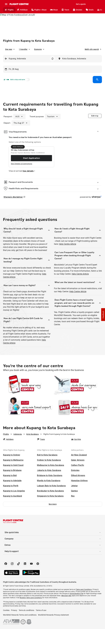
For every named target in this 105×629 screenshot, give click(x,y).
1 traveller (23, 49)
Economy (38, 49)
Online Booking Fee (76, 593)
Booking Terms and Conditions (31, 598)
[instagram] (12, 563)
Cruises (79, 10)
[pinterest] (37, 563)
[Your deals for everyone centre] (77, 385)
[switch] (27, 80)
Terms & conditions (26, 610)
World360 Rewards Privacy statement (53, 615)
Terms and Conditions (84, 589)
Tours (66, 10)
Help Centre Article (67, 244)
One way (8, 49)
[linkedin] (25, 563)
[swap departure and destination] (52, 58)
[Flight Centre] (19, 4)
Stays (55, 10)
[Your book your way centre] (27, 385)
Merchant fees (66, 596)
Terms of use (41, 610)
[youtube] (31, 563)
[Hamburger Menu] (6, 4)
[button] (52, 504)
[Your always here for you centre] (77, 407)
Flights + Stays (40, 10)
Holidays (24, 10)
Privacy (14, 610)
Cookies (6, 610)
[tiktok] (18, 563)
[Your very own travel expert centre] (27, 407)
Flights (10, 10)
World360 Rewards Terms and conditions (19, 615)
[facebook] (5, 563)
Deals (91, 10)
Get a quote (81, 4)
